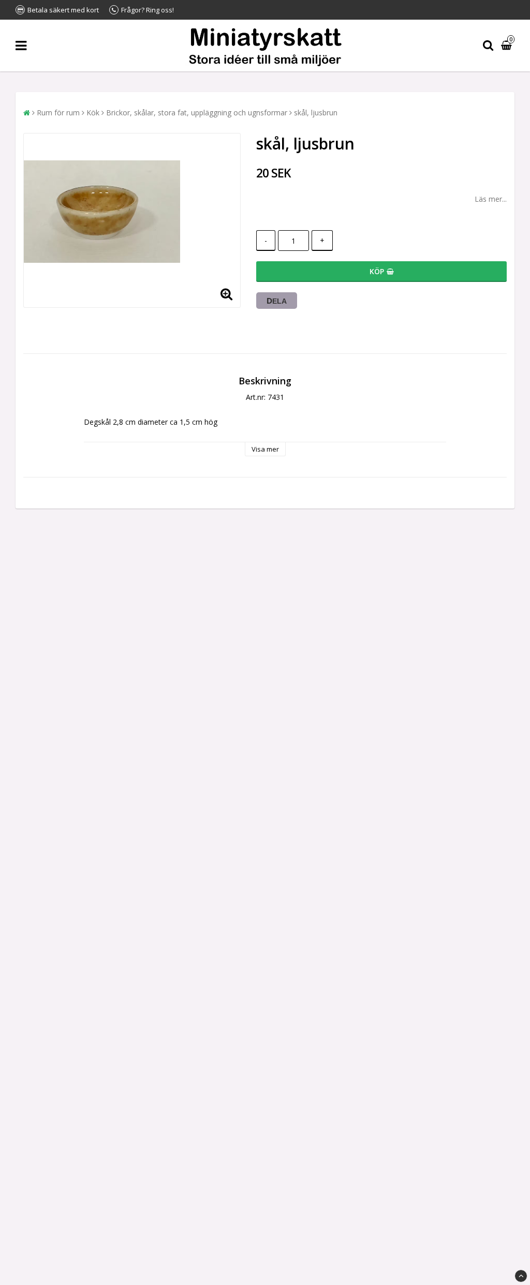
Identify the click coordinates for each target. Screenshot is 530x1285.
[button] (507, 45)
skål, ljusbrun (315, 112)
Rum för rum (58, 112)
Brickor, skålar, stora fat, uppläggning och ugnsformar (196, 112)
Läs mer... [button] (491, 199)
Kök (92, 112)
